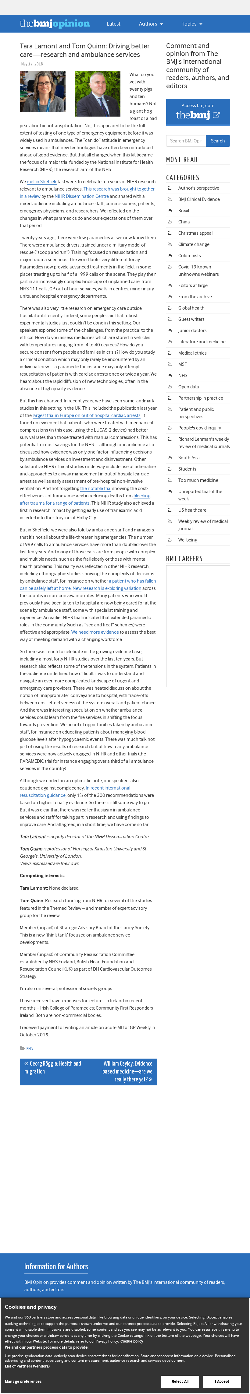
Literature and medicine (202, 342)
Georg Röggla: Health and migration (52, 1068)
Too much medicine (198, 480)
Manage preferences (23, 1381)
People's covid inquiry (199, 428)
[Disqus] (88, 1166)
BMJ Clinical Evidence (199, 199)
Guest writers (191, 319)
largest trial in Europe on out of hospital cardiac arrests (87, 415)
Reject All (180, 1381)
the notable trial (95, 488)
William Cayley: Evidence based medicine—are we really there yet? (127, 1072)
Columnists (189, 255)
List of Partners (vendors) (27, 1366)
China (184, 222)
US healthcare (192, 510)
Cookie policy (131, 1341)
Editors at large (193, 285)
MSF (182, 364)
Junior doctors (192, 330)
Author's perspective (198, 188)
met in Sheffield (42, 181)
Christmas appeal (195, 233)
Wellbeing (187, 540)
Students (187, 469)
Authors (148, 24)
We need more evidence (95, 632)
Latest (113, 24)
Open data (188, 387)
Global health (191, 308)
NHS (30, 1048)
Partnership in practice (200, 398)
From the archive (195, 296)
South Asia (189, 458)
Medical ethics (192, 353)
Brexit (183, 210)
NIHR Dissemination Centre (82, 196)
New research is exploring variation (107, 588)
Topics (190, 24)
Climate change (193, 244)
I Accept (222, 1381)
